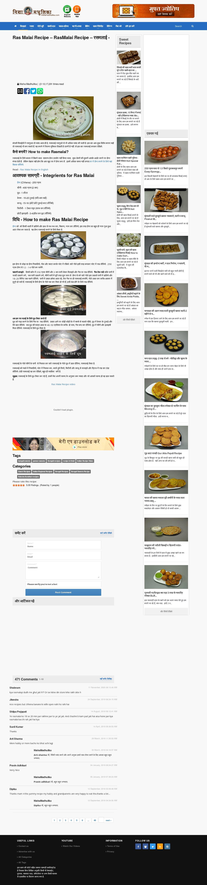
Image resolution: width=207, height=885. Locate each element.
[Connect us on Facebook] (138, 846)
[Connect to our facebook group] (145, 846)
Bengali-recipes (54, 460)
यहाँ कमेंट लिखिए (106, 678)
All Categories (25, 856)
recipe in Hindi (68, 460)
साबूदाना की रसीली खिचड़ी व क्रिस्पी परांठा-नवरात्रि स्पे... (162, 546)
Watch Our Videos (71, 846)
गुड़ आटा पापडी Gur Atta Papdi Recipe (163, 453)
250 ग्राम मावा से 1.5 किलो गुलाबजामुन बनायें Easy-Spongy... (163, 170)
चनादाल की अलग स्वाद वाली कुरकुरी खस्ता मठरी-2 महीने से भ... (165, 312)
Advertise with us (26, 851)
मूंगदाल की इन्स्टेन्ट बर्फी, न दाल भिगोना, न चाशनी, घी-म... (164, 265)
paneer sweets (39, 460)
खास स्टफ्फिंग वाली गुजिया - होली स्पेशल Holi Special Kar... (127, 160)
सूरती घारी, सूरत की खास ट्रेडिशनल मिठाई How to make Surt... (127, 252)
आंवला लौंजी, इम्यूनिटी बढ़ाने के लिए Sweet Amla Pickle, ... (128, 296)
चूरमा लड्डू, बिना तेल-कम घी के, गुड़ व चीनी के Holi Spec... (128, 209)
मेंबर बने (119, 26)
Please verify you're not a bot (42, 584)
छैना (18, 182)
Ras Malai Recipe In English (34, 169)
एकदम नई (152, 133)
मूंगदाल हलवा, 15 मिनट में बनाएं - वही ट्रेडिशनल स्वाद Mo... (129, 114)
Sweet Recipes (24, 471)
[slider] (19, 485)
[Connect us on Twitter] (153, 846)
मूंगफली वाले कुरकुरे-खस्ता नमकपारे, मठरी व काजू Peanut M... (164, 217)
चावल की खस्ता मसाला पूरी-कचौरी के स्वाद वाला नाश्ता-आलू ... (164, 499)
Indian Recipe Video (85, 460)
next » (108, 820)
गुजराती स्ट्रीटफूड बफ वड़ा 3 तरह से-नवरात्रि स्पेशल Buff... (163, 594)
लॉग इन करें (129, 26)
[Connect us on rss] (160, 846)
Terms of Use (113, 846)
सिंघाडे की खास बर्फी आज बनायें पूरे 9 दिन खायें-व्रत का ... (129, 69)
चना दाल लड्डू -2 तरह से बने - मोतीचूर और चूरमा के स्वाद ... (165, 360)
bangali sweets (24, 460)
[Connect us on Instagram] (167, 846)
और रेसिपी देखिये (129, 319)
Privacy (110, 851)
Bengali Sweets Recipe (80, 471)
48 (95, 820)
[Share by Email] (20, 91)
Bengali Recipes (61, 471)
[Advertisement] (63, 62)
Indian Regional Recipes (42, 471)
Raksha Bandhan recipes (28, 476)
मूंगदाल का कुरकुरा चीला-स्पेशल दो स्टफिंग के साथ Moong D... (165, 407)
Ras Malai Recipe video (63, 384)
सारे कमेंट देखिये (106, 533)
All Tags (22, 862)
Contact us (23, 846)
